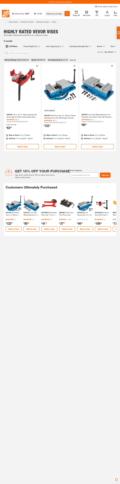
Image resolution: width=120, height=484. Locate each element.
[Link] (22, 107)
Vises (54, 22)
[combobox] (54, 13)
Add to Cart (22, 146)
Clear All (73, 60)
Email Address (76, 170)
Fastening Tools (27, 22)
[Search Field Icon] (67, 13)
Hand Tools (13, 22)
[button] (107, 52)
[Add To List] (37, 66)
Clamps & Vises (42, 22)
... (5, 22)
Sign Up (105, 175)
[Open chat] (118, 33)
